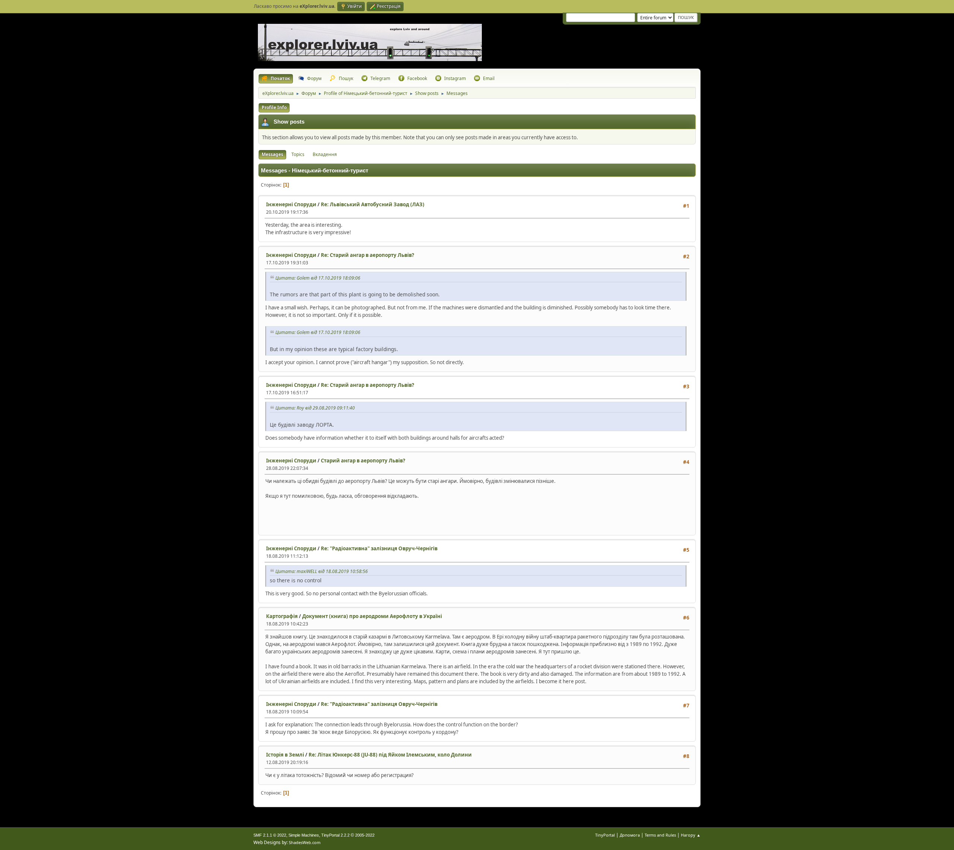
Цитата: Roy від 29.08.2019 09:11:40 (315, 408)
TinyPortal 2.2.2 (335, 835)
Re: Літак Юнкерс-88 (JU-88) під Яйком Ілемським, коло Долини (390, 754)
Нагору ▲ (691, 835)
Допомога (630, 835)
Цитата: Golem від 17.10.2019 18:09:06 (317, 278)
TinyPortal (605, 835)
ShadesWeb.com (304, 842)
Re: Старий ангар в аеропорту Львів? (367, 255)
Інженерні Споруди (291, 204)
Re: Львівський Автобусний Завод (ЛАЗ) (372, 204)
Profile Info (274, 107)
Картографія (282, 616)
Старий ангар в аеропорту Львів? (363, 460)
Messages (272, 154)
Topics (297, 154)
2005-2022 (365, 835)
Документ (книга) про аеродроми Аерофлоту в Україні (372, 616)
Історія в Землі (285, 754)
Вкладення (325, 154)
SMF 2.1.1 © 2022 (269, 835)
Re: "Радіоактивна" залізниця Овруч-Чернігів (379, 548)
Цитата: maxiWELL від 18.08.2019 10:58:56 (321, 571)
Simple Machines (303, 835)
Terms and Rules (660, 835)
